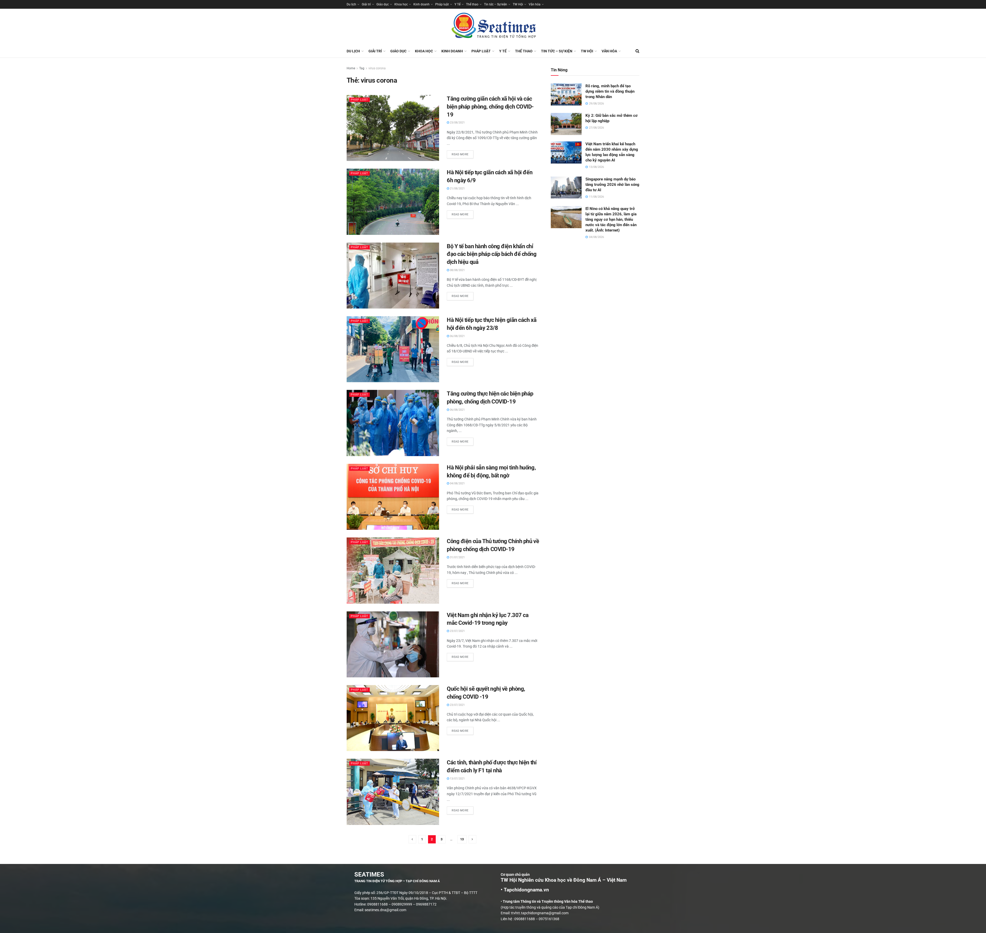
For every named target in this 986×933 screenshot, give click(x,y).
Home (351, 68)
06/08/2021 (457, 336)
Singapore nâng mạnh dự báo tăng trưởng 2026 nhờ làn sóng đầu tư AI (612, 184)
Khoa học (401, 4)
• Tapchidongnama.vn (525, 890)
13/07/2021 (457, 778)
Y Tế (457, 4)
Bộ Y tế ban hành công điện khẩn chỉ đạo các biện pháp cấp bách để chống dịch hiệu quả (492, 254)
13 (462, 839)
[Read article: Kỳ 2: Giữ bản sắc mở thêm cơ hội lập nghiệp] (566, 124)
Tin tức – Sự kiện (495, 4)
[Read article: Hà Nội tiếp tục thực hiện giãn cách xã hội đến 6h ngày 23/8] (393, 349)
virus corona (377, 68)
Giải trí (366, 4)
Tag (361, 68)
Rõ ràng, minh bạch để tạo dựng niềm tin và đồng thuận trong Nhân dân (609, 91)
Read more (462, 153)
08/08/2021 (457, 270)
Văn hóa (535, 4)
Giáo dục (382, 4)
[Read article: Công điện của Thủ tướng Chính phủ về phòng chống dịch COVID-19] (393, 570)
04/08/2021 (457, 483)
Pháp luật (442, 4)
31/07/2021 (457, 557)
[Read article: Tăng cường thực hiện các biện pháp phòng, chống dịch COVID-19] (393, 423)
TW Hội (518, 4)
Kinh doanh (421, 4)
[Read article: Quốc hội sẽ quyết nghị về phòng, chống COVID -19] (393, 718)
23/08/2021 (457, 122)
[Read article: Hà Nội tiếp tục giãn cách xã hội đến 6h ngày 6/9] (393, 202)
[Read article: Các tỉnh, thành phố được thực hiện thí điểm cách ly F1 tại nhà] (393, 792)
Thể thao (472, 4)
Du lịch (351, 4)
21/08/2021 (457, 188)
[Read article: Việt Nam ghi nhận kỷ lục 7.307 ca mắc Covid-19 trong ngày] (393, 644)
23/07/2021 (457, 631)
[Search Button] (637, 51)
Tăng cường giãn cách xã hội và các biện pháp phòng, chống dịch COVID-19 (490, 106)
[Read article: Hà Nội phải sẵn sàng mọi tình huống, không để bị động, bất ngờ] (393, 497)
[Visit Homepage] (493, 26)
